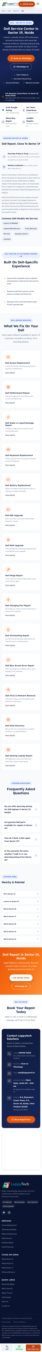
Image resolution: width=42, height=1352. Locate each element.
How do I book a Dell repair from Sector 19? (17, 839)
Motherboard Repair (9, 1229)
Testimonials (6, 1297)
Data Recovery (7, 1238)
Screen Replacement (9, 1225)
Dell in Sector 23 (10, 924)
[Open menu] (38, 4)
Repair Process (7, 1293)
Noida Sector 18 (7, 1259)
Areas (9, 11)
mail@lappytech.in (26, 1072)
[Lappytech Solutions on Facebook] (4, 1213)
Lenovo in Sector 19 (11, 901)
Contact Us (5, 1306)
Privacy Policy (6, 1322)
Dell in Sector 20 (10, 909)
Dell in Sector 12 (10, 939)
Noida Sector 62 (7, 1263)
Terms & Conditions (19, 1322)
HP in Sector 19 (9, 894)
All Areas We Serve (8, 1272)
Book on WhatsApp (22, 58)
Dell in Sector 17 (10, 916)
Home (3, 11)
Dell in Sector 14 (10, 931)
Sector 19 (16, 11)
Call (7, 1349)
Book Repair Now (22, 1119)
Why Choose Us (7, 1288)
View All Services (8, 1247)
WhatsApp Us (22, 67)
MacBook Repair (7, 1242)
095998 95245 (28, 4)
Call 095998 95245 (21, 978)
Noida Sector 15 (7, 1268)
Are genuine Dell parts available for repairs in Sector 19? (18, 825)
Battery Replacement (9, 1234)
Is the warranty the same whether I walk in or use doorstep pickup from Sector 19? (18, 855)
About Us (5, 1301)
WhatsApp (19, 1349)
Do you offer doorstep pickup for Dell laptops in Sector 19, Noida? (18, 809)
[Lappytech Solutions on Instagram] (9, 1213)
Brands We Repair (8, 1284)
